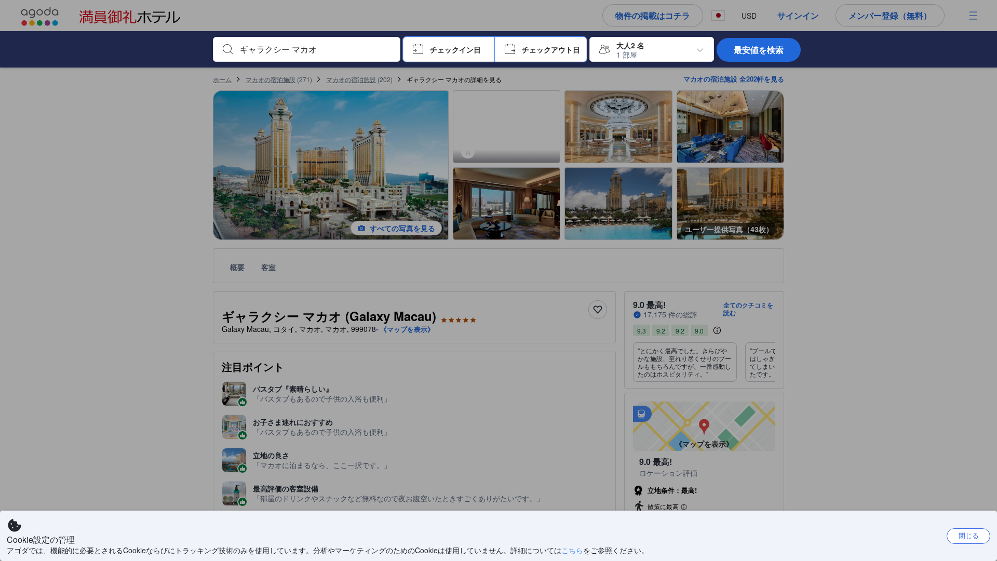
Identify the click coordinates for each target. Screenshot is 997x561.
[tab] (506, 89)
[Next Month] (775, 119)
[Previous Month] (420, 119)
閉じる (969, 535)
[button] (449, 49)
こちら (572, 550)
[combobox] (315, 49)
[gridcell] (556, 157)
